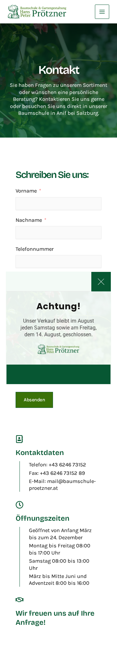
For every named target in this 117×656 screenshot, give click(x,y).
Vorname (26, 191)
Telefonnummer (35, 249)
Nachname (29, 220)
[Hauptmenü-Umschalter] (102, 12)
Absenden (34, 400)
